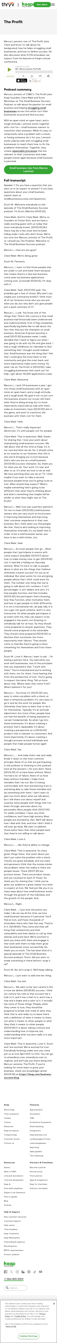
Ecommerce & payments (40, 1122)
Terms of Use (11, 1326)
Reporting (34, 1147)
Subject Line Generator (14, 1192)
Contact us (9, 1143)
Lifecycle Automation (13, 1176)
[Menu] (53, 5)
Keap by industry (11, 1131)
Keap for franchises (38, 1184)
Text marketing (36, 1156)
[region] (28, 1321)
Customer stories (12, 1139)
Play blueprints (10, 1246)
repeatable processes (24, 151)
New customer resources (15, 1217)
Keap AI (7, 1184)
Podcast (7, 1205)
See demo (42, 4)
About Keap (9, 1110)
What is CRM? (10, 1172)
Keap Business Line (38, 1135)
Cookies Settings (29, 1336)
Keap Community (11, 1233)
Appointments (36, 1110)
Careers (7, 1118)
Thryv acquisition (11, 1114)
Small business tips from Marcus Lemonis (29, 170)
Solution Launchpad (38, 1188)
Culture (7, 1122)
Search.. (14, 1288)
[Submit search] (7, 1288)
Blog (6, 1201)
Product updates (11, 1254)
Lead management (38, 1143)
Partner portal (36, 1172)
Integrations (35, 1131)
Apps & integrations (39, 1180)
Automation (35, 1114)
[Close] (54, 1304)
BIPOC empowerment (13, 1250)
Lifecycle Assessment (14, 1180)
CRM (32, 1118)
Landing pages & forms (40, 1139)
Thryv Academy (10, 1229)
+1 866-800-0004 (13, 1279)
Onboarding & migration (14, 1242)
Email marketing (36, 1126)
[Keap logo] (17, 4)
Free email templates (13, 1188)
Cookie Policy (20, 1316)
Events (7, 1167)
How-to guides (10, 1197)
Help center (9, 1225)
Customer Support (12, 1221)
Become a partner (38, 1167)
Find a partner (36, 1176)
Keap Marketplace (12, 1238)
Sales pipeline (36, 1151)
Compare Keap (10, 1135)
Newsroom (8, 1126)
